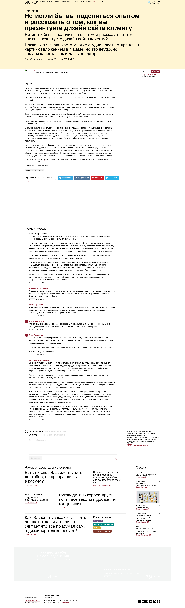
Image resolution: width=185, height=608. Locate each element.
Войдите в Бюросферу (150, 74)
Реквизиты (65, 602)
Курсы (82, 1)
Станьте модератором (140, 445)
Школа (75, 1)
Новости (43, 1)
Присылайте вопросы (52, 161)
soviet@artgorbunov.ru (32, 600)
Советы (95, 1)
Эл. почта (33, 435)
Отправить (35, 458)
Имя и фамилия (35, 431)
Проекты (50, 1)
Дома (64, 1)
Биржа (57, 1)
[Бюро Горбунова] (32, 2)
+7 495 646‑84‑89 (31, 602)
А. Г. (35, 71)
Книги (69, 1)
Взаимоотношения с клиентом (34, 170)
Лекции (88, 1)
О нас (102, 1)
